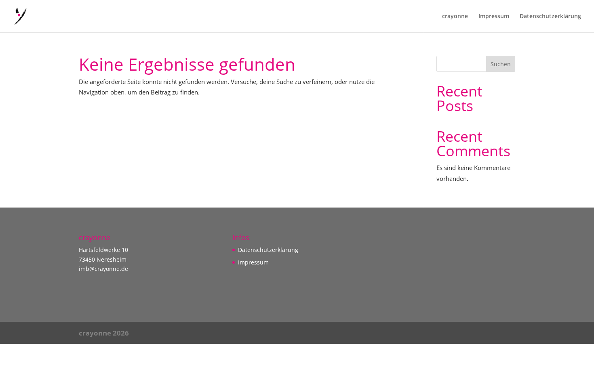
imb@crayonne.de (103, 269)
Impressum (493, 16)
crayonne (455, 16)
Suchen (501, 64)
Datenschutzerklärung (550, 16)
